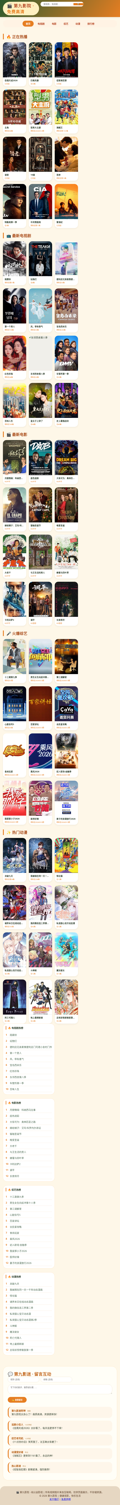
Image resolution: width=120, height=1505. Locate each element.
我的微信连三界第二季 (21, 1307)
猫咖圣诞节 (16, 1134)
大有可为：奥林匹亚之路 (23, 1122)
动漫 (78, 23)
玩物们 (13, 1041)
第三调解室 (16, 1208)
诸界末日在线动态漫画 (21, 1301)
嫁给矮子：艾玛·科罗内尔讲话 (25, 1128)
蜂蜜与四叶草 (17, 1158)
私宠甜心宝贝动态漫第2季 (23, 1319)
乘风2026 (15, 1239)
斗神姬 (13, 1325)
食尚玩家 (14, 1233)
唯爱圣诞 (14, 1140)
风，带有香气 (17, 1059)
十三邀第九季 (17, 1196)
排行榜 (90, 23)
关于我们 (54, 1499)
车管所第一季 (17, 1083)
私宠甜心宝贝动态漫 (20, 1313)
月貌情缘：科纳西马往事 (23, 1109)
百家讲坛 (14, 1221)
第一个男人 (16, 1053)
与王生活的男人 (18, 1152)
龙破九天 (14, 1283)
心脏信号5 (15, 1214)
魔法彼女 (14, 1332)
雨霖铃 (13, 1035)
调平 (12, 1170)
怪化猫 (13, 1295)
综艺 (66, 23)
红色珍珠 (14, 1071)
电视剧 (41, 23)
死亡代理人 (16, 1338)
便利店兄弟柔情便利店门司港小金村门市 (31, 1047)
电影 (54, 23)
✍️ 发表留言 (17, 1400)
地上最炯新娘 (17, 1344)
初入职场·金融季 (18, 1245)
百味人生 (14, 1089)
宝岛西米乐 (16, 1065)
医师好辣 (14, 1257)
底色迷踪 (14, 1116)
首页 (28, 23)
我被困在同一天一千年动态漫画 (26, 1289)
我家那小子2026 (18, 1251)
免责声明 (66, 1499)
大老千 (13, 1146)
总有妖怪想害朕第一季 (21, 1350)
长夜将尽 (14, 1176)
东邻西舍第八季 (18, 1077)
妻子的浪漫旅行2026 (20, 1263)
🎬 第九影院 (20, 8)
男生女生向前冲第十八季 (23, 1202)
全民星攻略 (16, 1227)
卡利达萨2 (15, 1164)
